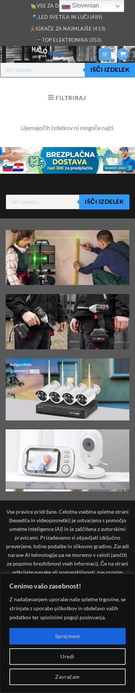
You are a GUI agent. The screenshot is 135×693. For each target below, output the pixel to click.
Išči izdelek (109, 69)
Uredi (67, 656)
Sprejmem (67, 636)
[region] (67, 633)
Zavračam (67, 676)
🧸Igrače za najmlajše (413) (68, 29)
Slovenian (84, 5)
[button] (105, 54)
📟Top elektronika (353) (69, 40)
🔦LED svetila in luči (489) (68, 17)
